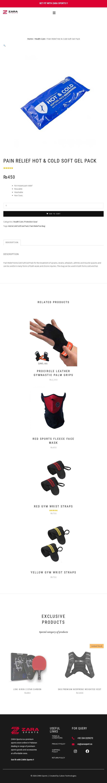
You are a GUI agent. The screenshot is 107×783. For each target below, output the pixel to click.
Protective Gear (30, 221)
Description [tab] (12, 242)
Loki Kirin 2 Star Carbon (27, 689)
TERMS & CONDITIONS (57, 737)
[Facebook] (87, 751)
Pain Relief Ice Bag (37, 226)
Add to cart (55, 214)
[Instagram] (75, 751)
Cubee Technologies (67, 775)
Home (30, 38)
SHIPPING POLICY (56, 751)
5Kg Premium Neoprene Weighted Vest (79, 689)
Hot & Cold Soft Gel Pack (18, 226)
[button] (54, 13)
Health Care (40, 38)
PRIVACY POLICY (58, 744)
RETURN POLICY (58, 757)
